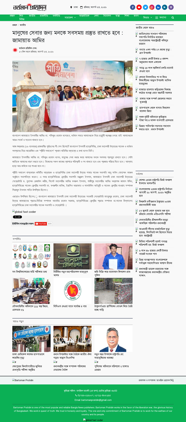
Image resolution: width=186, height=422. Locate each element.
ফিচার (146, 17)
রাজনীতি (44, 15)
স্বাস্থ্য (118, 15)
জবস (136, 15)
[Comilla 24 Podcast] (170, 7)
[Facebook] (132, 7)
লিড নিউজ (21, 17)
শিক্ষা (127, 15)
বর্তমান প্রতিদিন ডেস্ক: (28, 48)
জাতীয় (32, 15)
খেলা (96, 15)
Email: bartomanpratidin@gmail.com (93, 400)
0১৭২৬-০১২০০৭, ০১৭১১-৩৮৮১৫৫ (94, 395)
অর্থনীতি (56, 15)
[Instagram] (151, 7)
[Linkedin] (157, 7)
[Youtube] (138, 7)
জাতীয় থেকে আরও (145, 27)
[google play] (164, 7)
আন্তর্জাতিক (84, 15)
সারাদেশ (69, 17)
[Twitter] (145, 7)
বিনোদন (107, 15)
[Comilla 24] (29, 7)
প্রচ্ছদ (12, 15)
